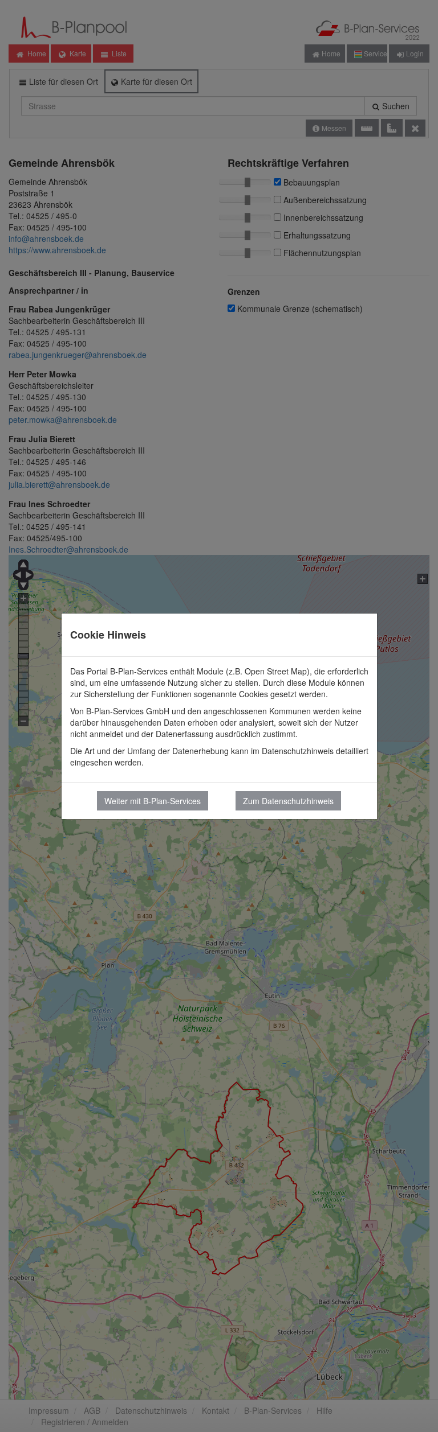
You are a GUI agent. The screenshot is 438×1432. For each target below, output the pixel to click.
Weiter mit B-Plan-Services (152, 800)
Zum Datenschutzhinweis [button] (288, 800)
